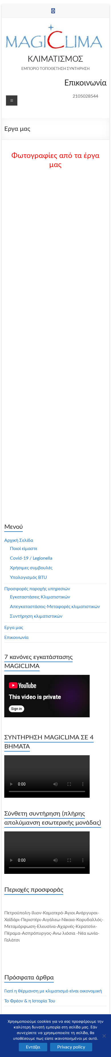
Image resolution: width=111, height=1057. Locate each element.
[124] (79, 266)
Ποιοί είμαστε (23, 548)
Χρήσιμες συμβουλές (31, 568)
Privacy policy (71, 1047)
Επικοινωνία (16, 637)
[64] (32, 409)
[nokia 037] (79, 195)
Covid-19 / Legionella (31, 558)
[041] (32, 480)
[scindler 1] (32, 230)
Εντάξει (33, 1047)
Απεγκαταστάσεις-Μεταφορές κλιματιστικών (55, 606)
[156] (32, 302)
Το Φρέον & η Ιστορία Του (29, 1001)
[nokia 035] (79, 230)
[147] (79, 302)
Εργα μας (13, 627)
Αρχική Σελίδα (18, 540)
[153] (79, 373)
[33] (32, 337)
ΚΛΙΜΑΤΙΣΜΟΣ (55, 59)
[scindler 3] (32, 195)
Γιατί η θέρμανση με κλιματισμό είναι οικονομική (53, 991)
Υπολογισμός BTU (28, 577)
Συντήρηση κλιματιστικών (36, 616)
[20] (79, 444)
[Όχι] (104, 1036)
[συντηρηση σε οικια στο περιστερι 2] (32, 266)
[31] (79, 409)
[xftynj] (79, 337)
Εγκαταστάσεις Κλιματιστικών (40, 597)
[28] (32, 444)
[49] (32, 373)
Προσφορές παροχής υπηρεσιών (37, 589)
